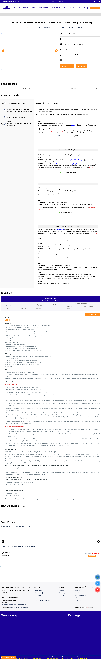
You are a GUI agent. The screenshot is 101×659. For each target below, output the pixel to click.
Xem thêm (92, 555)
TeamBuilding (38, 590)
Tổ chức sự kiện (38, 593)
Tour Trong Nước (29, 8)
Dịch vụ (71, 8)
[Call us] (97, 1)
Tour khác (79, 27)
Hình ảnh (70, 27)
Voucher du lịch (79, 590)
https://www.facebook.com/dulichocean (19, 607)
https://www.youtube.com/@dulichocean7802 (14, 604)
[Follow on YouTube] (99, 1)
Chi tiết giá (61, 27)
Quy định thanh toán (80, 595)
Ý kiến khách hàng (80, 600)
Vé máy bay (37, 595)
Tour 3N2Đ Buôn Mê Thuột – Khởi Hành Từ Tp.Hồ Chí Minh (18, 546)
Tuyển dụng (62, 595)
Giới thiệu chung (23, 27)
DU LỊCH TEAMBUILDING (58, 8)
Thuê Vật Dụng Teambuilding (42, 600)
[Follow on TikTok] (94, 1)
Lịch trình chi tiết (49, 27)
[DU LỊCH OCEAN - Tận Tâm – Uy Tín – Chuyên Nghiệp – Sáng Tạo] (6, 8)
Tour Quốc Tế (43, 8)
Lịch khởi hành (36, 27)
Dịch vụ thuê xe (38, 598)
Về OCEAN (17, 8)
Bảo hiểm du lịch (79, 593)
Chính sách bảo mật (80, 598)
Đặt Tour (82, 66)
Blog (78, 8)
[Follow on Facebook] (92, 1)
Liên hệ (85, 8)
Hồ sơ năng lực (63, 593)
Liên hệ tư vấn (68, 66)
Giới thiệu (61, 590)
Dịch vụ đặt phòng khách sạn (42, 603)
